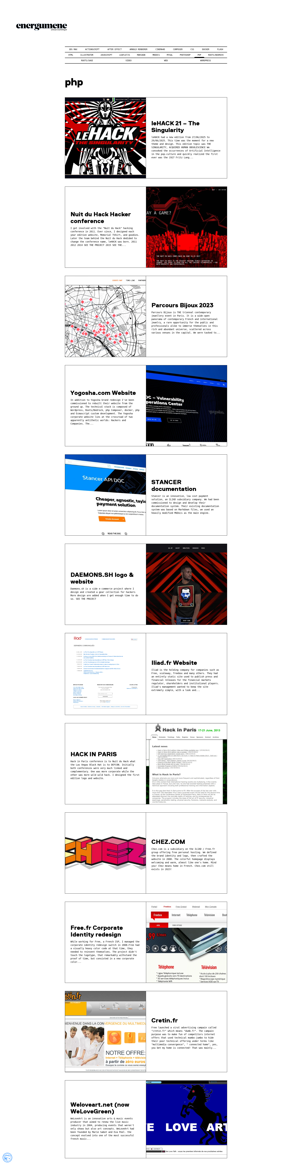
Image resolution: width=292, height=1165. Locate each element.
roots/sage (87, 60)
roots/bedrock (216, 55)
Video (128, 60)
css (192, 49)
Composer (177, 49)
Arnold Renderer (138, 49)
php (199, 55)
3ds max (73, 49)
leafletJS (124, 55)
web (166, 60)
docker (205, 49)
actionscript (92, 49)
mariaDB (141, 55)
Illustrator (86, 55)
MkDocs (156, 55)
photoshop (185, 55)
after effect (114, 49)
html (70, 55)
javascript (106, 55)
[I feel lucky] (7, 1157)
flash (220, 49)
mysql (170, 55)
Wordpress (205, 60)
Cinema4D (160, 49)
